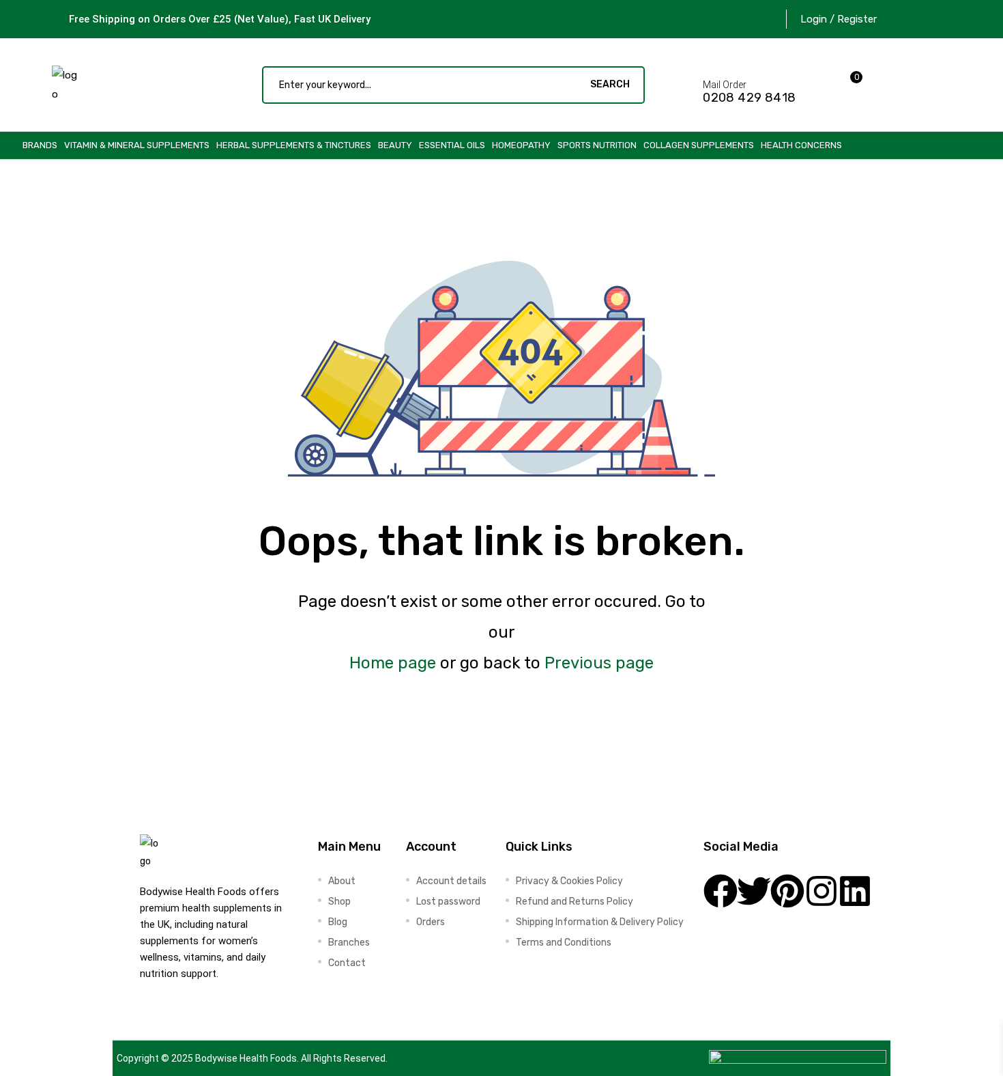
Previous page (599, 662)
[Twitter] (754, 891)
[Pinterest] (787, 891)
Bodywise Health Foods (246, 1058)
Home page (392, 662)
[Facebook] (720, 891)
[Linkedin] (855, 891)
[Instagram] (821, 891)
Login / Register (838, 19)
